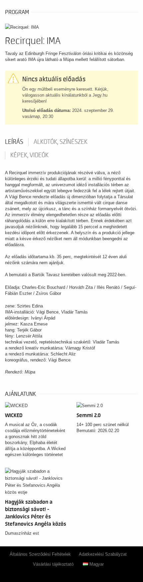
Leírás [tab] (14, 142)
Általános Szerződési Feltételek (40, 554)
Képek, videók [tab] (29, 155)
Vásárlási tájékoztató (53, 564)
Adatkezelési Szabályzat (103, 554)
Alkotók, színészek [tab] (60, 142)
